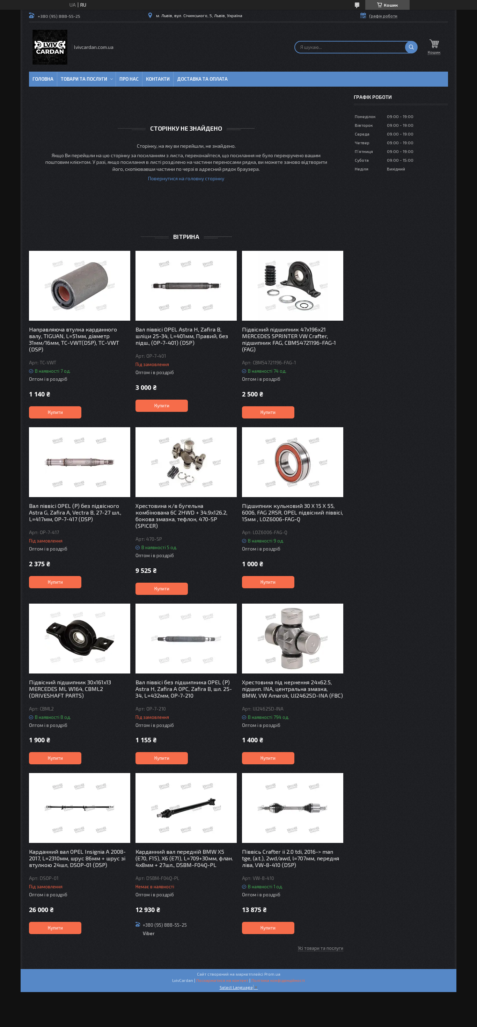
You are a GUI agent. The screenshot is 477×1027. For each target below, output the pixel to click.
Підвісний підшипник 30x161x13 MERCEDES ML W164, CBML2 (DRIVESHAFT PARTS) (70, 689)
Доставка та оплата (202, 79)
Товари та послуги (84, 79)
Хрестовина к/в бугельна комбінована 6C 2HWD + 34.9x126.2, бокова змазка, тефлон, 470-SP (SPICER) (181, 515)
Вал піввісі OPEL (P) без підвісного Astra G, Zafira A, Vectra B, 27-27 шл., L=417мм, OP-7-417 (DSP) (75, 512)
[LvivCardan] (49, 47)
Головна (42, 79)
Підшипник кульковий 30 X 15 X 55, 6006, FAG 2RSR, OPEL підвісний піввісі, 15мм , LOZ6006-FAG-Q (292, 512)
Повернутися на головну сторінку (186, 178)
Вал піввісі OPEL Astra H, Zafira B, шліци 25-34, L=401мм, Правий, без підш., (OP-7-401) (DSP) (181, 336)
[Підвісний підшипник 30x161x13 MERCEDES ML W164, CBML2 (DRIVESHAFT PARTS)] (79, 638)
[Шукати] (411, 47)
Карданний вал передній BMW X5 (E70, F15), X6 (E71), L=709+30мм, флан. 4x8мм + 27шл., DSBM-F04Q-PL (184, 858)
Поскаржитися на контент (222, 980)
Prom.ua (272, 973)
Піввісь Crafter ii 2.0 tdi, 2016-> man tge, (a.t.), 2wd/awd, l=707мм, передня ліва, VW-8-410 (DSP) (290, 858)
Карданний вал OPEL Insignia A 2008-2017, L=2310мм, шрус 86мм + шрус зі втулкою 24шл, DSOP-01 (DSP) (77, 858)
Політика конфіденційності (278, 980)
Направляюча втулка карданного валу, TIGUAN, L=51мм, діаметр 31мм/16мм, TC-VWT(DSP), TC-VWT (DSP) (74, 339)
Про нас (129, 79)
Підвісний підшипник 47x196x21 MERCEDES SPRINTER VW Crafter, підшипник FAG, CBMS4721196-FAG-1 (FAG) (289, 339)
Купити (55, 412)
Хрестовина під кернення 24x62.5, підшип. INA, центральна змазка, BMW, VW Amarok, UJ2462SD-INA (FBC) (292, 689)
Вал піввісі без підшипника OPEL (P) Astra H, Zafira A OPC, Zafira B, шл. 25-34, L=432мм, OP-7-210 (183, 689)
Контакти (158, 79)
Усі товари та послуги (320, 948)
